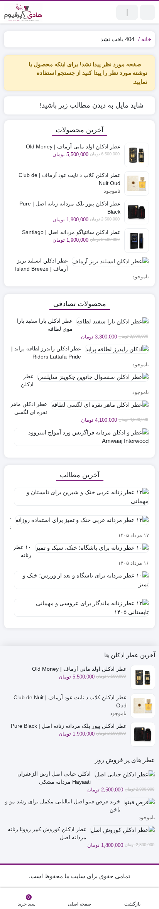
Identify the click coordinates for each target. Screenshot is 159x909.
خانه (146, 39)
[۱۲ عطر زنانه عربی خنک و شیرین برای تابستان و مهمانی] (79, 500)
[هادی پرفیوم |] (23, 12)
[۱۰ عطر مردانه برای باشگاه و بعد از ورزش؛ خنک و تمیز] (79, 583)
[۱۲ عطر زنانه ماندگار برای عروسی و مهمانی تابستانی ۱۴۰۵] (79, 611)
